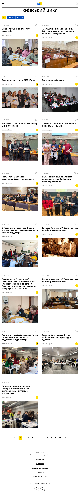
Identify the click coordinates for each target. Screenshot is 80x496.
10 (56, 437)
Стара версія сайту (40, 477)
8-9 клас (20, 17)
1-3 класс (11, 17)
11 (60, 437)
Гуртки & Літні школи (40, 468)
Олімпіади (40, 472)
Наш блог (40, 464)
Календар (40, 459)
